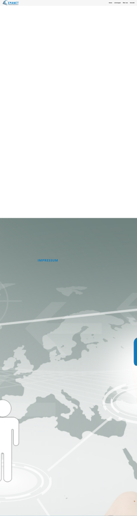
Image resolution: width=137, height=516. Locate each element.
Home (110, 2)
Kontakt (132, 2)
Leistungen (117, 2)
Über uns (125, 2)
